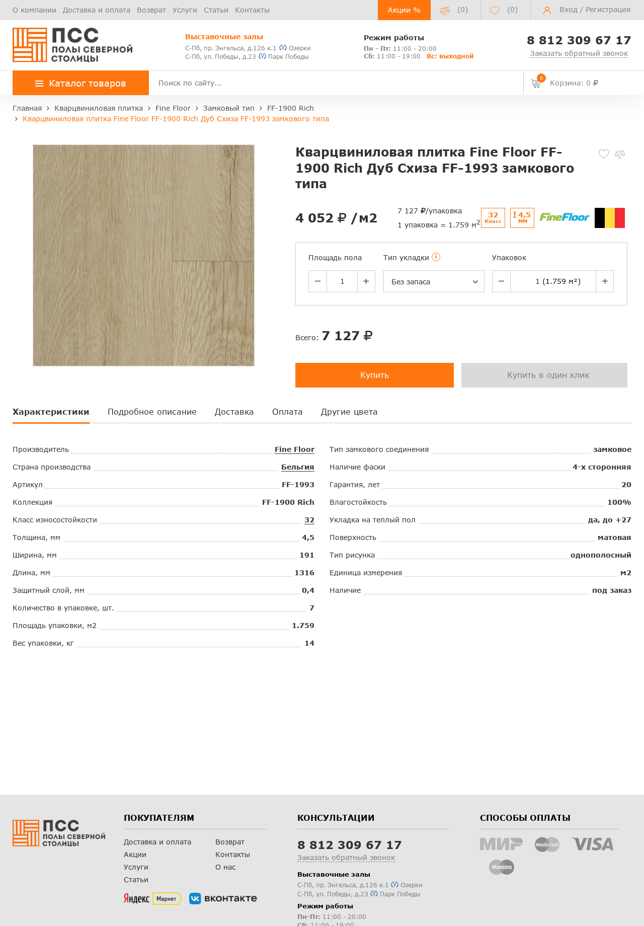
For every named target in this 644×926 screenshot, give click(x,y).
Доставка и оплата (96, 10)
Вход (568, 9)
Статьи (216, 10)
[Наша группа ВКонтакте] (223, 899)
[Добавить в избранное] (603, 154)
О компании (34, 10)
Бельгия (297, 466)
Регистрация (608, 9)
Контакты (252, 10)
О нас (225, 867)
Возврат (151, 10)
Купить (374, 374)
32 (309, 519)
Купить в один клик (548, 374)
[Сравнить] (619, 154)
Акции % (404, 10)
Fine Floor (294, 449)
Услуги (185, 10)
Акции (135, 854)
